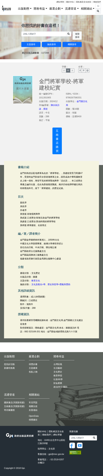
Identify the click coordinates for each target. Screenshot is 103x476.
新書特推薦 (9, 368)
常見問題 (33, 402)
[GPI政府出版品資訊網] (6, 8)
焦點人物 (33, 372)
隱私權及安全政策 (83, 2)
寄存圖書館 (9, 410)
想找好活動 (9, 364)
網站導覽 (60, 2)
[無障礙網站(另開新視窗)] (75, 452)
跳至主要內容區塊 (7, 1)
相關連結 (86, 8)
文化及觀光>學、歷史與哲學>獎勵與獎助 (50, 284)
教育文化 (35, 280)
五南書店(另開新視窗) (14, 406)
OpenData (34, 416)
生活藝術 (58, 368)
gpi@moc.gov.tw (56, 454)
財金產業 (58, 383)
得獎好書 (33, 364)
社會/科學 (58, 379)
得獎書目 (33, 420)
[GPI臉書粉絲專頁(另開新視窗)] (72, 445)
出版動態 (23, 8)
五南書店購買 (57, 140)
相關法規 (33, 406)
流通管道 (70, 8)
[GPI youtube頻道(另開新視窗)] (80, 445)
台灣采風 (58, 364)
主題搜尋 (31, 44)
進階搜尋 (77, 35)
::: (15, 8)
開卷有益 (39, 8)
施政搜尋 (51, 44)
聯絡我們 (97, 2)
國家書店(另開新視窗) (14, 402)
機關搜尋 (72, 44)
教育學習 (58, 375)
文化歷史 (58, 372)
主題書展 (33, 368)
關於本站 (70, 2)
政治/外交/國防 (60, 387)
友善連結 (33, 410)
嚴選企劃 (55, 8)
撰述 (45, 109)
